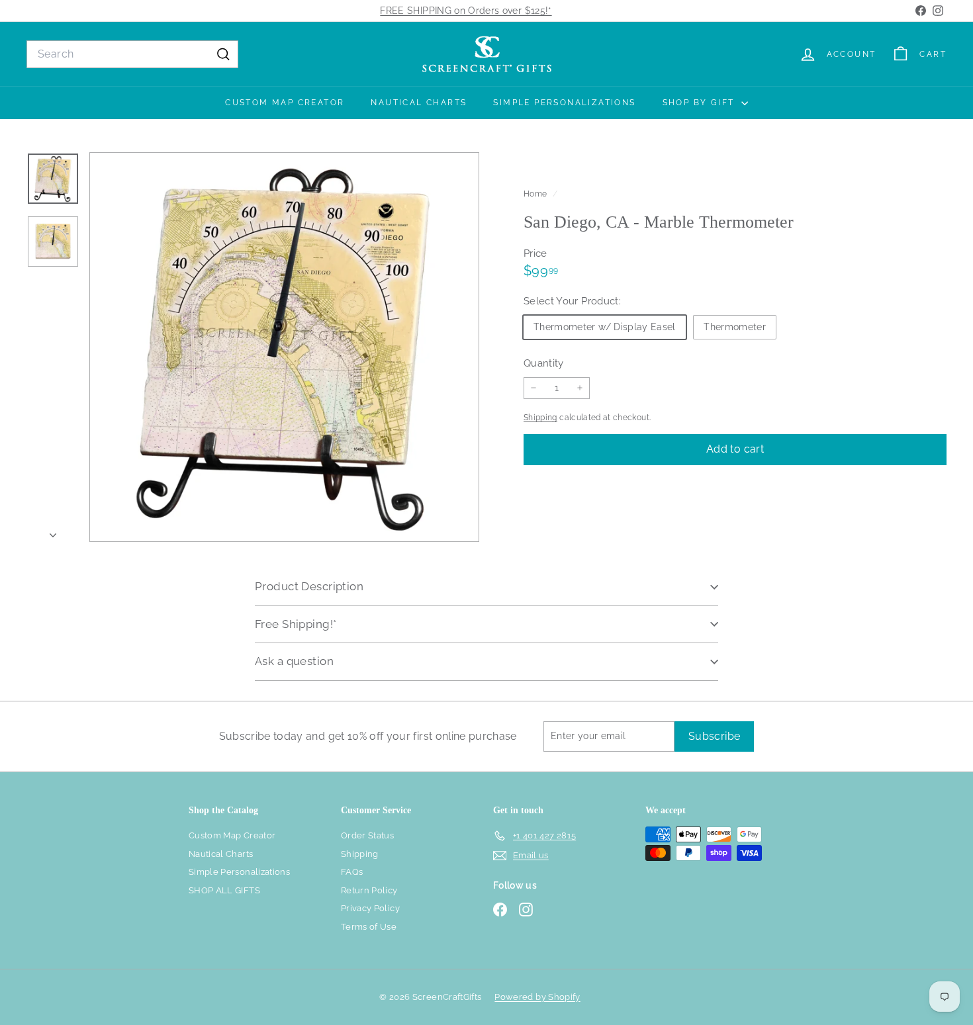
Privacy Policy (370, 908)
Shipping (540, 417)
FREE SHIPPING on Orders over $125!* (465, 10)
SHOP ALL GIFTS (224, 890)
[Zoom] (284, 347)
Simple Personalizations (564, 102)
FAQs (352, 872)
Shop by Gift (700, 102)
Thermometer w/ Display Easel (604, 326)
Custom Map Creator (284, 102)
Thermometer (735, 326)
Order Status (367, 835)
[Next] (52, 531)
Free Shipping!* (295, 624)
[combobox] (132, 54)
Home (536, 194)
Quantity (544, 363)
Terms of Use (368, 927)
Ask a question (294, 661)
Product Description (309, 586)
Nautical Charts (419, 102)
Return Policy (369, 890)
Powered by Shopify (537, 997)
